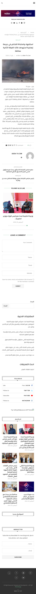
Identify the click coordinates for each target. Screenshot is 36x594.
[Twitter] (17, 23)
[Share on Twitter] (12, 145)
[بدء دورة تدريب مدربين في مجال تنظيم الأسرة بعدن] (26, 487)
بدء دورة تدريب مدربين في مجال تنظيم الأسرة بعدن (19, 355)
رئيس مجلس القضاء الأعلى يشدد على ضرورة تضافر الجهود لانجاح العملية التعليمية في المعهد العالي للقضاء (18, 348)
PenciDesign (18, 587)
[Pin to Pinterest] (10, 145)
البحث (32, 301)
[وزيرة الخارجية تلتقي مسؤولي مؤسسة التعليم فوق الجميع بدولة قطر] (26, 458)
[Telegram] (21, 23)
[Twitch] (24, 23)
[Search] (2, 3)
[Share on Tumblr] (8, 145)
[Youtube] (14, 23)
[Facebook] (19, 23)
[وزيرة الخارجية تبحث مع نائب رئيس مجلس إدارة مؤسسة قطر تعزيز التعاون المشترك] (9, 429)
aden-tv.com (26, 55)
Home (32, 32)
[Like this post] (16, 145)
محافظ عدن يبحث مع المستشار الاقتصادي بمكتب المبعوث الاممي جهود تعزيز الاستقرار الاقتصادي (10, 498)
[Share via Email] (6, 145)
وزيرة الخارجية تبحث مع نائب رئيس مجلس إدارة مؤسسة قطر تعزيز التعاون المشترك (9, 440)
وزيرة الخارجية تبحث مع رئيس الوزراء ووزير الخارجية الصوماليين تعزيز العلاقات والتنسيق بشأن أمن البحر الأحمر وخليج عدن (18, 324)
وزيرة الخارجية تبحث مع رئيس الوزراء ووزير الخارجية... (18, 217)
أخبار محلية (23, 32)
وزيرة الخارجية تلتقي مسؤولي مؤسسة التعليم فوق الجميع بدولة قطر (27, 469)
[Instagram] (11, 23)
